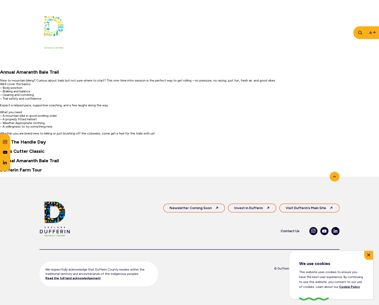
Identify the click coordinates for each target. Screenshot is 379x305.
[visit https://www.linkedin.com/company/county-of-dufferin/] (5, 163)
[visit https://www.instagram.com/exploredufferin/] (5, 143)
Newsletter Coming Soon (191, 208)
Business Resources (208, 32)
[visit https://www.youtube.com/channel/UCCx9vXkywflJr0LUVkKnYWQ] (5, 153)
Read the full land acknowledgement (73, 278)
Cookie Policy (349, 287)
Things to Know (99, 32)
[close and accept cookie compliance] (368, 255)
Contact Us (290, 231)
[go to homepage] (54, 219)
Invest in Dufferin (248, 208)
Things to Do (134, 32)
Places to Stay (168, 32)
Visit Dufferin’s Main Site (306, 208)
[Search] (359, 32)
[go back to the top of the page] (335, 177)
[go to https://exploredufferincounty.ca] (53, 33)
